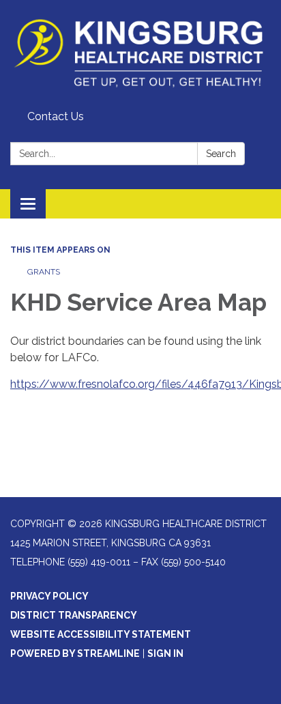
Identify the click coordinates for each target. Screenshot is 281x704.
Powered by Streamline (75, 653)
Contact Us (55, 116)
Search (221, 153)
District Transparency (73, 615)
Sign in (165, 653)
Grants (43, 272)
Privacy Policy (49, 596)
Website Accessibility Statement (100, 634)
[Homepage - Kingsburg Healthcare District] (140, 52)
